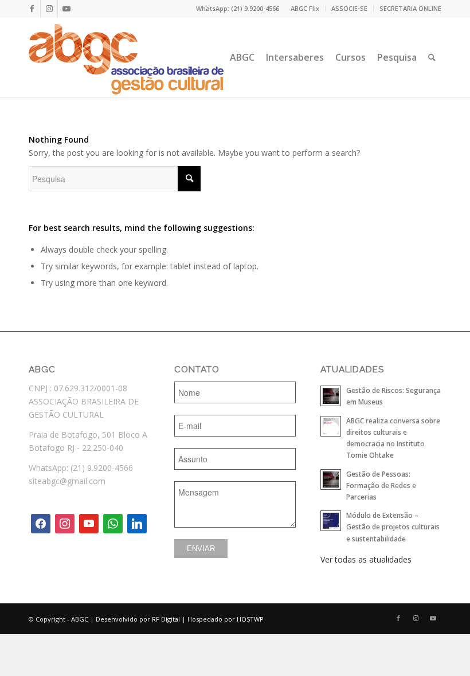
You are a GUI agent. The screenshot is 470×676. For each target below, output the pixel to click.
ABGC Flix (305, 8)
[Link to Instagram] (49, 8)
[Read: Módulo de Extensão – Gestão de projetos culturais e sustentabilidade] (330, 520)
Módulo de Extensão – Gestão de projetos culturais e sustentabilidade (393, 526)
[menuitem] (305, 8)
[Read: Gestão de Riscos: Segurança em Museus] (330, 396)
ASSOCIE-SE (349, 8)
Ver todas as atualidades (366, 559)
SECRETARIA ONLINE (410, 8)
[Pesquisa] (431, 57)
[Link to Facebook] (31, 8)
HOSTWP (250, 619)
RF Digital (166, 619)
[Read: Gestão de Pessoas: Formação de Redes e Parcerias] (330, 479)
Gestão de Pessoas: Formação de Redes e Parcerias (381, 485)
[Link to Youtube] (66, 8)
